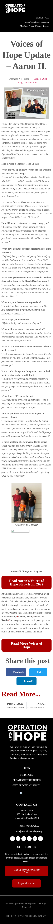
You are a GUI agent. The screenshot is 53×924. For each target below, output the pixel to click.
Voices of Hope (31, 82)
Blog (20, 82)
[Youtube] (40, 838)
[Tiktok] (29, 838)
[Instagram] (18, 838)
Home (26, 768)
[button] (47, 8)
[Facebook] (12, 838)
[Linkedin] (23, 838)
